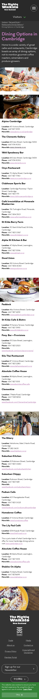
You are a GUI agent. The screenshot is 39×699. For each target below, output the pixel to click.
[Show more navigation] (24, 17)
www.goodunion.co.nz (18, 268)
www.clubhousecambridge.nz (21, 196)
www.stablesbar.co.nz (18, 577)
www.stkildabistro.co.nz (19, 330)
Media (28, 641)
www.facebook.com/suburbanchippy (16, 487)
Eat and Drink (14, 22)
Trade (10, 641)
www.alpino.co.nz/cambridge (21, 132)
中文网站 (18, 679)
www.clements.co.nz (18, 163)
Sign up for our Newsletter (12, 668)
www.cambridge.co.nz (13, 544)
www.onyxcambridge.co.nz (20, 178)
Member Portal (10, 657)
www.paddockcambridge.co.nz (22, 315)
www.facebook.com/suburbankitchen (16, 469)
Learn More (27, 689)
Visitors (17, 17)
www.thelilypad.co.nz (18, 533)
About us (11, 645)
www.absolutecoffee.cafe (20, 384)
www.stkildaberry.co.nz (19, 235)
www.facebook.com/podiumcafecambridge (19, 508)
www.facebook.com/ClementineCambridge (19, 402)
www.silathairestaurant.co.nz (21, 366)
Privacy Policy (10, 651)
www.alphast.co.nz (17, 253)
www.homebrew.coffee (19, 521)
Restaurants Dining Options (12, 25)
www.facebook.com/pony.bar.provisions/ (17, 351)
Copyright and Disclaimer (28, 651)
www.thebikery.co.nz (18, 451)
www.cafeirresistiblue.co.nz (20, 217)
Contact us (28, 645)
